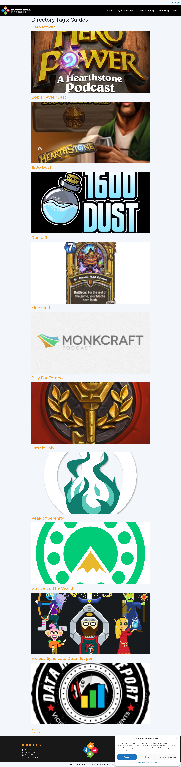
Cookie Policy (141, 762)
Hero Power (43, 27)
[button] (176, 738)
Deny (147, 757)
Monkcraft (41, 307)
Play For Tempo (47, 377)
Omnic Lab (42, 447)
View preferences (168, 757)
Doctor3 (39, 237)
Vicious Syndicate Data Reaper (61, 658)
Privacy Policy (152, 762)
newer (35, 732)
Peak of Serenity (47, 518)
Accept (127, 757)
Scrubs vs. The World (52, 588)
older (35, 729)
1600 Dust (41, 167)
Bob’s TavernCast (48, 97)
